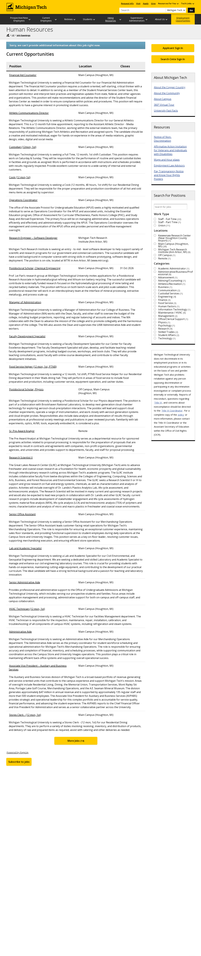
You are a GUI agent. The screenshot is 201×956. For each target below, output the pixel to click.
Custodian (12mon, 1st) (22, 147)
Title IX (158, 402)
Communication (168, 290)
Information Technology (174, 309)
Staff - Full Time (169, 219)
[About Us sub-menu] (166, 19)
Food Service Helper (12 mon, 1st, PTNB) (33, 366)
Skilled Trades (167, 332)
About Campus (162, 99)
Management (167, 316)
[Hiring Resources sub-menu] (120, 19)
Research (165, 328)
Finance (164, 300)
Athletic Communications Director (29, 113)
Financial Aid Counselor (22, 75)
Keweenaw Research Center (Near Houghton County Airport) (174, 238)
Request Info (127, 3)
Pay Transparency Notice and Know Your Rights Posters (169, 175)
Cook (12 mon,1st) (19, 177)
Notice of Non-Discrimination (162, 138)
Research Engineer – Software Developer (33, 238)
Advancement (167, 277)
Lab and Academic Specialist (25, 548)
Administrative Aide (20, 631)
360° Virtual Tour (164, 104)
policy (181, 414)
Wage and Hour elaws (167, 159)
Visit (138, 3)
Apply (146, 3)
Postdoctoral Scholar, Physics (26, 389)
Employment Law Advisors (169, 165)
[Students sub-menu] (94, 19)
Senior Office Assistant (22, 514)
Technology (166, 338)
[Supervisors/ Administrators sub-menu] (146, 19)
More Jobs (76, 740)
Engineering (166, 296)
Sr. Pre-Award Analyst (21, 431)
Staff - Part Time (169, 222)
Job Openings (23, 35)
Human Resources (29, 29)
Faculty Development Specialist (27, 336)
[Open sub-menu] (177, 3)
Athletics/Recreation (171, 284)
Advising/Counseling (171, 280)
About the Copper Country (169, 87)
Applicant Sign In (173, 48)
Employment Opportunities (183, 19)
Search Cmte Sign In (173, 59)
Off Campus (166, 255)
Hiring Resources (110, 19)
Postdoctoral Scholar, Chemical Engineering (34, 268)
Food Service (167, 303)
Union (163, 225)
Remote (164, 258)
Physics (163, 322)
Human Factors (168, 306)
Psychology (166, 325)
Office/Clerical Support (172, 319)
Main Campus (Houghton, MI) (173, 245)
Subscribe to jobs (19, 762)
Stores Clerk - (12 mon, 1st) (25, 715)
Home (7, 35)
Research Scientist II (21, 457)
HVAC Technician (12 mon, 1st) (27, 609)
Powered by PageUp (17, 752)
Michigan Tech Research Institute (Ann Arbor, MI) (174, 251)
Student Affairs (168, 335)
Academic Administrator (173, 268)
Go (191, 10)
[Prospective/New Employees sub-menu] (29, 19)
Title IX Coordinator (172, 410)
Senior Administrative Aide (24, 582)
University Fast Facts (166, 110)
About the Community (167, 93)
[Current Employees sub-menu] (56, 19)
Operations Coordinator (23, 200)
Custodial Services (170, 293)
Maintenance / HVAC (171, 312)
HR (13, 35)
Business (164, 287)
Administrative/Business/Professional (175, 273)
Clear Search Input (163, 10)
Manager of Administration (25, 302)
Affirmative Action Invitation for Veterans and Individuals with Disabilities (170, 150)
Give (153, 3)
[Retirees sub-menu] (74, 19)
